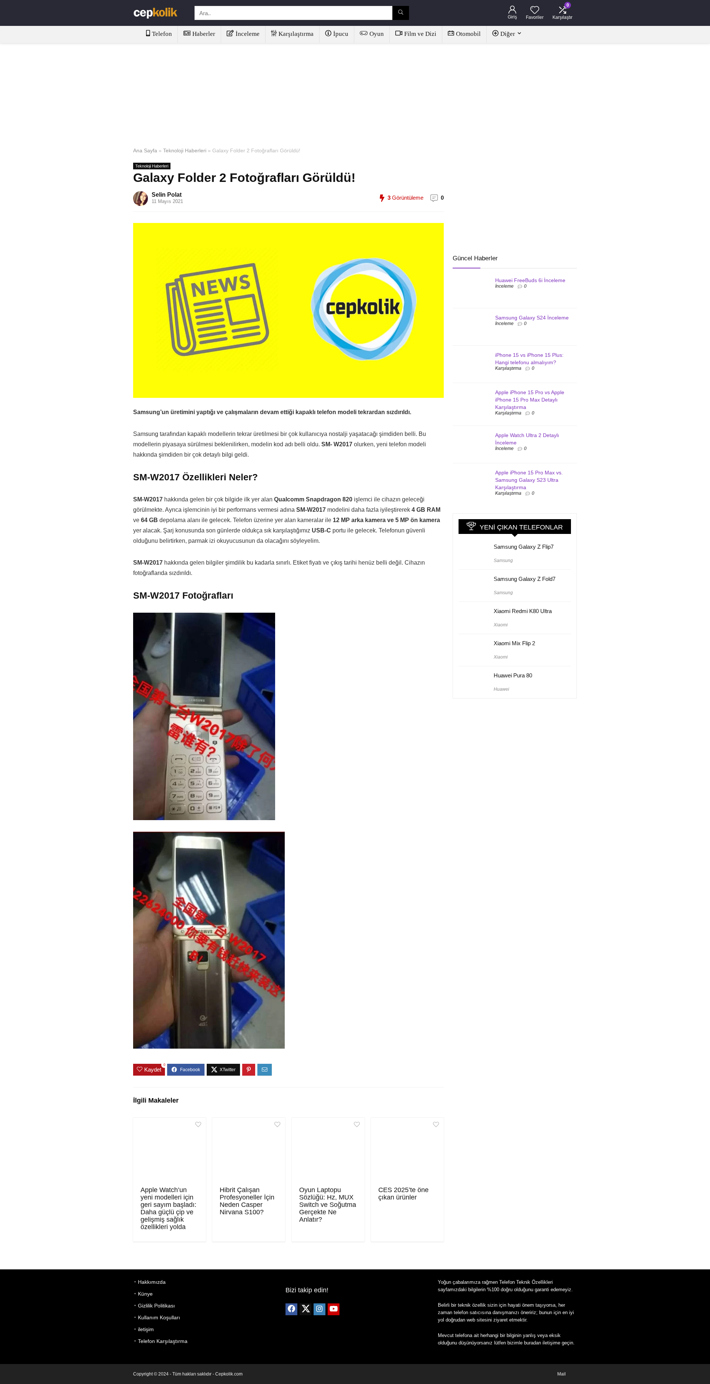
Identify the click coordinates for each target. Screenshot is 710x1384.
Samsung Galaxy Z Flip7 (524, 547)
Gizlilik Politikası (156, 1306)
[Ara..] (400, 13)
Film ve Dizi (420, 33)
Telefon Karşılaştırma (162, 1341)
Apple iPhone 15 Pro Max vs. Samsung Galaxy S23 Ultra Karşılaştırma (529, 480)
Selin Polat (167, 195)
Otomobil (468, 33)
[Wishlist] (534, 11)
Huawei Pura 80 (513, 675)
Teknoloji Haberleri (184, 150)
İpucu (340, 33)
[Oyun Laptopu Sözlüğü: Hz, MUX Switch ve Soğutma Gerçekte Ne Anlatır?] (328, 1151)
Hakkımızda (152, 1282)
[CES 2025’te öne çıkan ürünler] (407, 1151)
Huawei (501, 689)
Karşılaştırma (296, 33)
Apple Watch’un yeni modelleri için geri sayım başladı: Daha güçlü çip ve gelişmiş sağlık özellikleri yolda (168, 1208)
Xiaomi (501, 624)
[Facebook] (291, 1309)
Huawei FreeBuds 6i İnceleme (530, 280)
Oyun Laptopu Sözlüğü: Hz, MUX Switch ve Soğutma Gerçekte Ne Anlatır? (327, 1204)
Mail (561, 1374)
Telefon (162, 33)
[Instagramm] (319, 1309)
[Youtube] (333, 1309)
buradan (532, 1343)
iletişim (146, 1329)
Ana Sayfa (145, 150)
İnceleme (248, 33)
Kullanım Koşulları (159, 1317)
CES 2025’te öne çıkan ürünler (403, 1193)
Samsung (503, 560)
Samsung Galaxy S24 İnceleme (532, 318)
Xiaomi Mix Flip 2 (514, 643)
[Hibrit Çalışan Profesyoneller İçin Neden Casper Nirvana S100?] (249, 1151)
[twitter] (305, 1309)
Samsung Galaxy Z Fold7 (524, 579)
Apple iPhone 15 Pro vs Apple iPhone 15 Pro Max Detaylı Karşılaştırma (529, 399)
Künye (145, 1294)
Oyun (376, 33)
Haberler (203, 33)
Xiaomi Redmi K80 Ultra (523, 611)
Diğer (507, 33)
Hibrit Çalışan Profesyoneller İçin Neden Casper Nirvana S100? (247, 1201)
